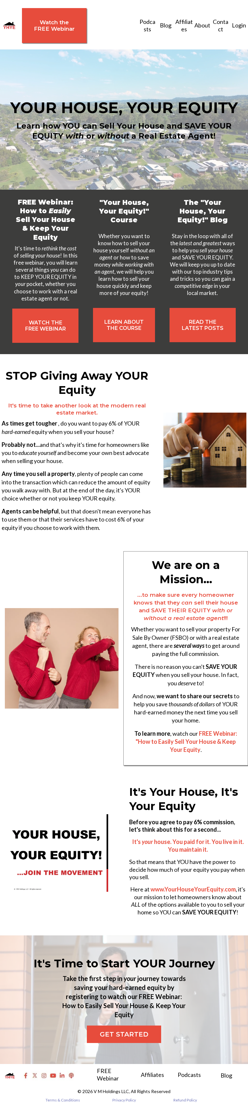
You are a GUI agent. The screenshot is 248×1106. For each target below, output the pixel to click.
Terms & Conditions (63, 1100)
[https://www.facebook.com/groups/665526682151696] (25, 1075)
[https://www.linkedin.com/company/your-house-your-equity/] (62, 1075)
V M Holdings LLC (111, 1091)
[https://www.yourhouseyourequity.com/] (9, 25)
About (202, 25)
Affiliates (184, 25)
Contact (220, 25)
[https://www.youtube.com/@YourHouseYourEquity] (52, 1075)
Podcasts (147, 25)
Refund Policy (185, 1100)
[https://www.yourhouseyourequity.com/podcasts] (71, 1075)
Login (239, 25)
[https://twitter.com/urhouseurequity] (34, 1075)
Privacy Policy (124, 1100)
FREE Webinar (108, 1074)
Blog (165, 25)
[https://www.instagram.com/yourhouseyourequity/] (43, 1075)
